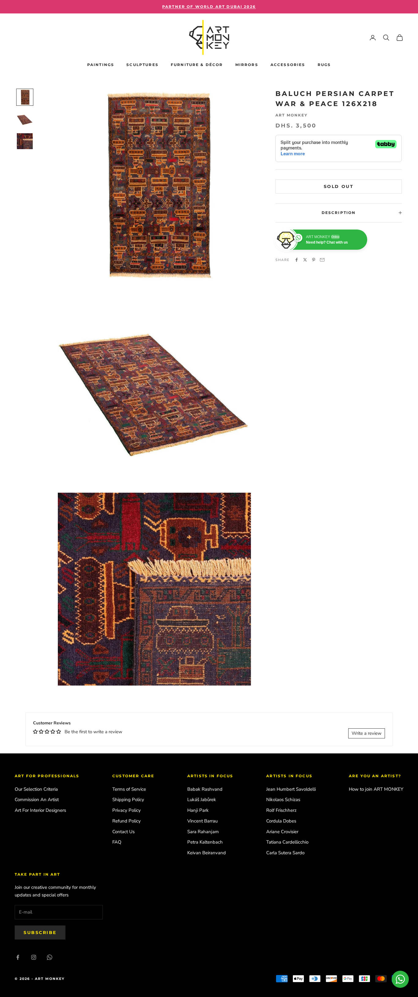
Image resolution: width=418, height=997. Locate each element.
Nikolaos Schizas (283, 799)
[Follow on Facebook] (18, 957)
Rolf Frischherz (281, 810)
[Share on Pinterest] (313, 259)
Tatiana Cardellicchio (287, 842)
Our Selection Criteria (36, 789)
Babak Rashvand (204, 789)
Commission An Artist (37, 799)
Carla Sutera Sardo (285, 853)
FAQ (116, 842)
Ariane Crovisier (282, 832)
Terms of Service (129, 789)
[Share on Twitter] (305, 259)
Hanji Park (198, 810)
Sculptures (142, 64)
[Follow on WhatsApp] (50, 957)
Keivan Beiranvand (206, 853)
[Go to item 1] (24, 97)
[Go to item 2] (24, 119)
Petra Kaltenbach (205, 842)
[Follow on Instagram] (34, 957)
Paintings (100, 64)
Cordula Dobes (281, 821)
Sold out (338, 186)
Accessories (288, 64)
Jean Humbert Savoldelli (291, 789)
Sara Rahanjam (203, 832)
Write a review (367, 733)
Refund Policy (126, 821)
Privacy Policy (126, 810)
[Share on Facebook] (296, 259)
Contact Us (123, 832)
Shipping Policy (128, 799)
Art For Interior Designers (40, 810)
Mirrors (246, 64)
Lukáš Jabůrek (201, 799)
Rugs (324, 64)
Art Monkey (291, 114)
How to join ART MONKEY (376, 789)
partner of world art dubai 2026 (209, 6)
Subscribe (40, 932)
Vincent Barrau (202, 821)
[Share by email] (322, 259)
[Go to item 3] (24, 141)
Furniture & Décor (197, 64)
